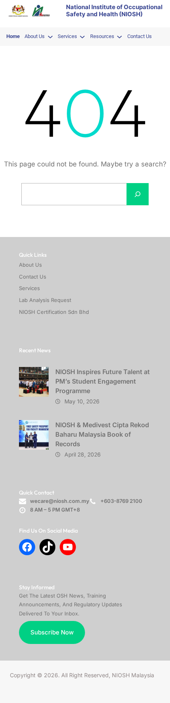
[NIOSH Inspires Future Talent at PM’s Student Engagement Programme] (34, 382)
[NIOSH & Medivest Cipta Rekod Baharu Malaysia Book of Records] (34, 435)
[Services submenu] (82, 36)
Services (29, 288)
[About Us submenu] (50, 36)
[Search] (138, 194)
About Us (30, 265)
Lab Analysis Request (45, 300)
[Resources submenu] (119, 36)
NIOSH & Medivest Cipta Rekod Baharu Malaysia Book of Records (102, 434)
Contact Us (32, 276)
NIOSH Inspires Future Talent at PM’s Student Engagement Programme (102, 381)
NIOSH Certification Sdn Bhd (54, 312)
